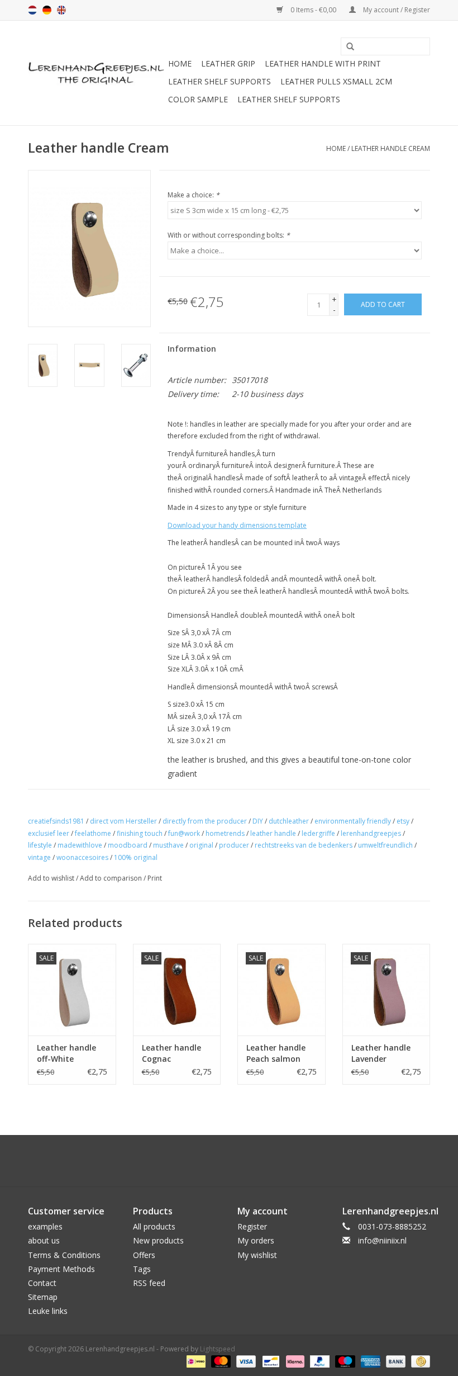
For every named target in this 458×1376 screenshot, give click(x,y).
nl (32, 10)
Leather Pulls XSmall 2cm (336, 81)
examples (45, 1226)
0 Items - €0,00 (313, 10)
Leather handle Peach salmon (276, 1053)
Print (154, 878)
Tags (142, 1269)
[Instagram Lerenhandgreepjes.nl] (239, 1161)
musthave (168, 845)
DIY (257, 821)
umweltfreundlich (385, 845)
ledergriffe (318, 833)
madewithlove (80, 845)
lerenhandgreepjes (371, 833)
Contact (42, 1283)
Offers (144, 1255)
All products (154, 1226)
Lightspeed (217, 1349)
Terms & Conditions (64, 1255)
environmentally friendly (352, 821)
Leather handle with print (323, 63)
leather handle (273, 833)
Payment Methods (61, 1269)
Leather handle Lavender (381, 1053)
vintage (39, 857)
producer (234, 845)
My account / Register (395, 10)
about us (44, 1240)
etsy (403, 821)
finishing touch (140, 833)
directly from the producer (205, 821)
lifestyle (40, 845)
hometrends (225, 833)
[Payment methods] (195, 1360)
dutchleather (289, 821)
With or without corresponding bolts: (229, 235)
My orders (255, 1240)
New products (158, 1240)
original (201, 845)
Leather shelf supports (219, 81)
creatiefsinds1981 (56, 821)
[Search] (346, 46)
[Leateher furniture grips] (96, 73)
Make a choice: (194, 195)
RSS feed (149, 1283)
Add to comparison (112, 878)
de (46, 10)
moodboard (127, 845)
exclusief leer (48, 833)
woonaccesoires (82, 857)
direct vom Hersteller (123, 821)
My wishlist (257, 1255)
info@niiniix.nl (382, 1240)
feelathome (93, 833)
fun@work (184, 833)
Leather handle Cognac (171, 1053)
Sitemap (43, 1297)
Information (192, 348)
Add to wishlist (51, 878)
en (61, 10)
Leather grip (228, 63)
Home (180, 63)
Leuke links (48, 1311)
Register (252, 1226)
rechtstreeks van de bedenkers (303, 845)
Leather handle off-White (66, 1053)
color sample (198, 99)
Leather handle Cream (390, 148)
